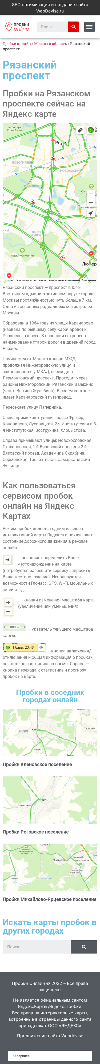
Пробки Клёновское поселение (37, 764)
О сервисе (21, 1056)
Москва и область (50, 43)
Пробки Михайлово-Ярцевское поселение (50, 899)
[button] (89, 27)
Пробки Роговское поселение (36, 832)
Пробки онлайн (17, 43)
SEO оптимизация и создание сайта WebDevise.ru (50, 8)
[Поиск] (73, 27)
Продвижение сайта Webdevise (50, 1035)
